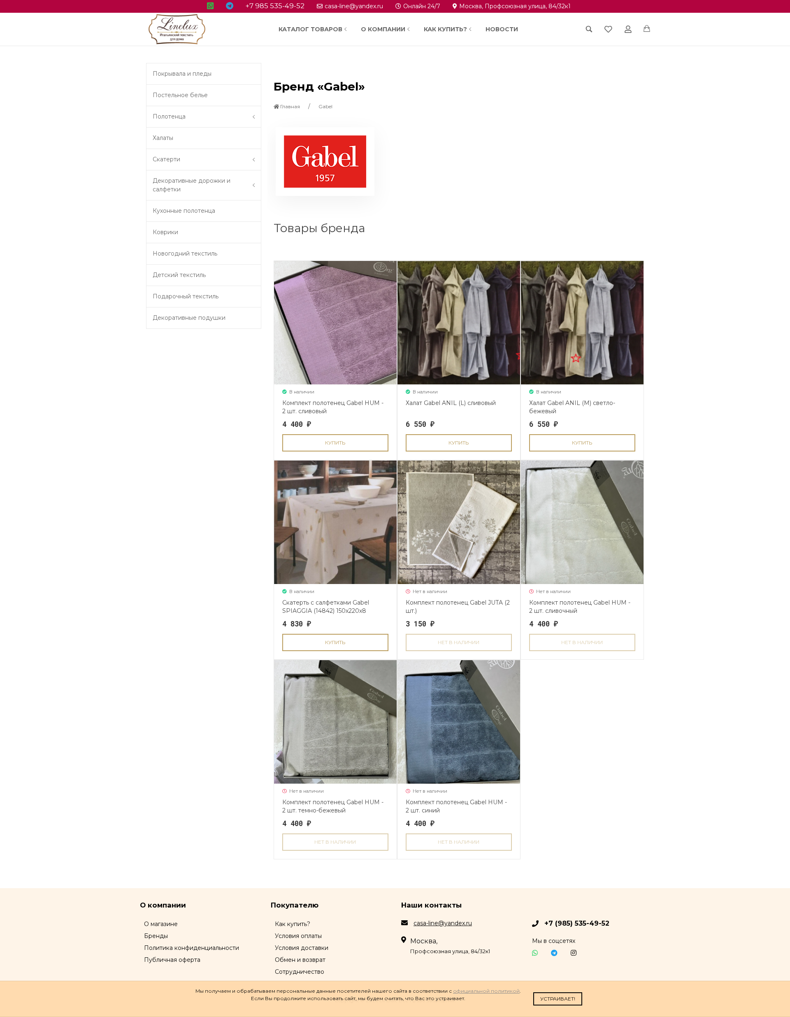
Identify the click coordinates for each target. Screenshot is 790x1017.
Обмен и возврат (300, 959)
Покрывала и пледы (182, 73)
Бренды (156, 936)
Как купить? (445, 29)
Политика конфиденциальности (191, 948)
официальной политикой (486, 991)
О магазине (161, 924)
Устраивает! (557, 999)
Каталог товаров (310, 29)
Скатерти (166, 159)
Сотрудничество (299, 971)
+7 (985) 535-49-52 (576, 923)
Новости (502, 29)
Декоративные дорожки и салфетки (191, 185)
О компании (383, 29)
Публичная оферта (172, 959)
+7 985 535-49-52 (275, 6)
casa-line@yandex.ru (354, 6)
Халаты (163, 138)
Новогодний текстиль (185, 253)
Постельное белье (180, 95)
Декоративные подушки (189, 317)
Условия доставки (301, 948)
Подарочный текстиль (185, 296)
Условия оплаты (298, 936)
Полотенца (169, 116)
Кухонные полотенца (184, 210)
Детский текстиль (179, 275)
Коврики (165, 232)
